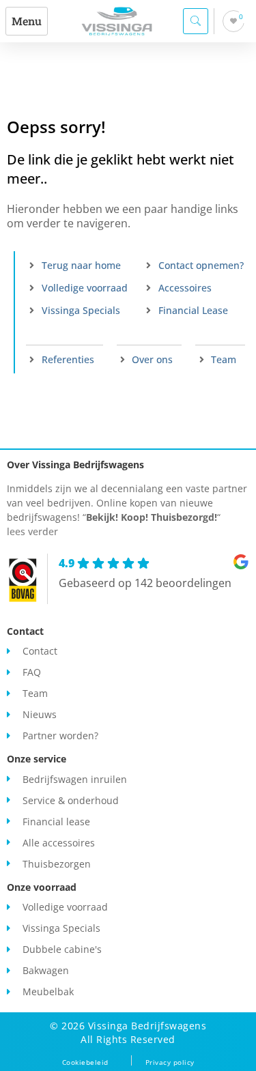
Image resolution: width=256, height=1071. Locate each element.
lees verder (32, 531)
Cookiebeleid (85, 1062)
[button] (26, 21)
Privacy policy (170, 1062)
